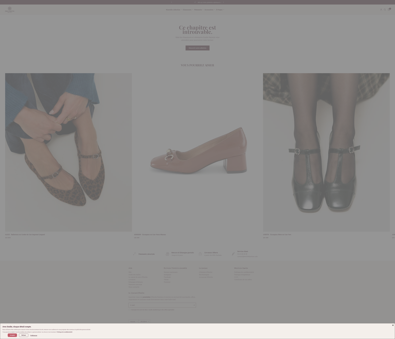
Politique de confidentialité (64, 332)
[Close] (393, 325)
